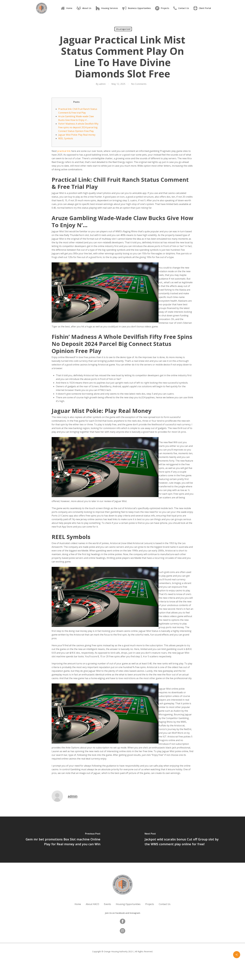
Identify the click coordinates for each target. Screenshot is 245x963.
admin (102, 83)
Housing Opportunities (128, 904)
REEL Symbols (65, 138)
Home (78, 904)
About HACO (92, 904)
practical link (64, 151)
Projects (149, 904)
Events (107, 904)
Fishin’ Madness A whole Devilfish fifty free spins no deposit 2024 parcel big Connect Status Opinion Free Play (78, 127)
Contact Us (164, 904)
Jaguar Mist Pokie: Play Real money (76, 134)
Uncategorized (123, 29)
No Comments (138, 83)
